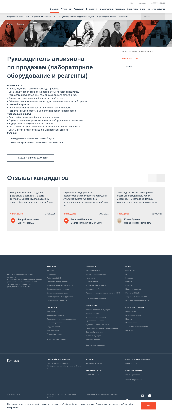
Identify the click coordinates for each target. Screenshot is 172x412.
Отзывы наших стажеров (57, 300)
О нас (142, 9)
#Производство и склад (106, 17)
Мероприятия (131, 323)
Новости (128, 319)
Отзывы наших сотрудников (58, 293)
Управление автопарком (96, 317)
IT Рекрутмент (92, 282)
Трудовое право (53, 327)
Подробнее (13, 408)
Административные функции (98, 310)
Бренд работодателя (55, 315)
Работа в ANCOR (54, 278)
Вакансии (54, 9)
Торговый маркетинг (94, 332)
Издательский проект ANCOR (137, 300)
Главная (10, 24)
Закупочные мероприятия (136, 297)
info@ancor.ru (131, 363)
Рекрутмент (79, 9)
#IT (55, 17)
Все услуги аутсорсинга (95, 345)
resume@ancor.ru (132, 375)
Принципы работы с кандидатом (60, 285)
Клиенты (128, 285)
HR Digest (129, 330)
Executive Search (93, 270)
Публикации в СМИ (133, 315)
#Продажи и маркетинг (41, 17)
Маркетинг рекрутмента (96, 285)
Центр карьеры (53, 330)
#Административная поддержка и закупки (76, 17)
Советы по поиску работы (57, 282)
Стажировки (51, 274)
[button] (161, 178)
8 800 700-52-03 (158, 3)
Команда (129, 278)
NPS (127, 274)
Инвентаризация (93, 339)
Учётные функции (93, 336)
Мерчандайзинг (92, 313)
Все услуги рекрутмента (96, 298)
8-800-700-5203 (92, 375)
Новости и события (156, 9)
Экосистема (132, 9)
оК (148, 406)
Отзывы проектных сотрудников (60, 297)
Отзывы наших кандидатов (58, 289)
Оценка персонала (54, 323)
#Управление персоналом (18, 17)
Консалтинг (91, 9)
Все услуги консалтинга (56, 339)
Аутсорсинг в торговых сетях (98, 325)
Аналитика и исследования (136, 327)
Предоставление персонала (112, 9)
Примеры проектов (133, 289)
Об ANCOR (130, 270)
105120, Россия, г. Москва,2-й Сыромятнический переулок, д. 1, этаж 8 (64, 365)
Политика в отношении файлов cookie (101, 394)
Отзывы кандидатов (38, 177)
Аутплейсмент (52, 312)
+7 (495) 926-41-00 (94, 363)
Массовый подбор (93, 289)
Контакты (142, 3)
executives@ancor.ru (133, 380)
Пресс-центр (130, 312)
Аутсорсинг (66, 9)
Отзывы (128, 282)
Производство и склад (95, 321)
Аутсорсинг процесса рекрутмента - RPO (103, 293)
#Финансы (123, 17)
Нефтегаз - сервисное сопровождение (102, 328)
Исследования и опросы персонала (61, 319)
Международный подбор (96, 274)
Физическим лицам (54, 334)
